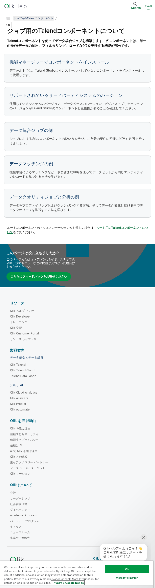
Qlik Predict (18, 403)
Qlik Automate (20, 409)
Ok (127, 569)
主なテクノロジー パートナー (29, 462)
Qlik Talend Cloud (22, 370)
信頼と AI (16, 445)
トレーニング (18, 322)
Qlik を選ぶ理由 (20, 428)
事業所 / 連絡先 (20, 538)
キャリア (16, 526)
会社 (13, 492)
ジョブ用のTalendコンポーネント (33, 18)
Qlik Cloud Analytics (23, 392)
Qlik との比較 (18, 456)
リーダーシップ (20, 498)
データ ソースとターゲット (27, 468)
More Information (127, 577)
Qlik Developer (20, 316)
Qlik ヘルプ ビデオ (22, 310)
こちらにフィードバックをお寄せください (38, 276)
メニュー (148, 7)
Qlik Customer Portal (24, 333)
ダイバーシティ (20, 509)
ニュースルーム (20, 532)
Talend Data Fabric (23, 376)
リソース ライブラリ (23, 339)
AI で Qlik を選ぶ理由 (23, 451)
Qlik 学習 (16, 327)
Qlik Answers (19, 398)
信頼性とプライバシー (24, 439)
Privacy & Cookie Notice (68, 582)
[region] (76, 574)
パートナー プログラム (25, 521)
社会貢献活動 (18, 504)
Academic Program (23, 515)
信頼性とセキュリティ (24, 434)
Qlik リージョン (20, 473)
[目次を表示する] (8, 18)
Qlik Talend (18, 364)
